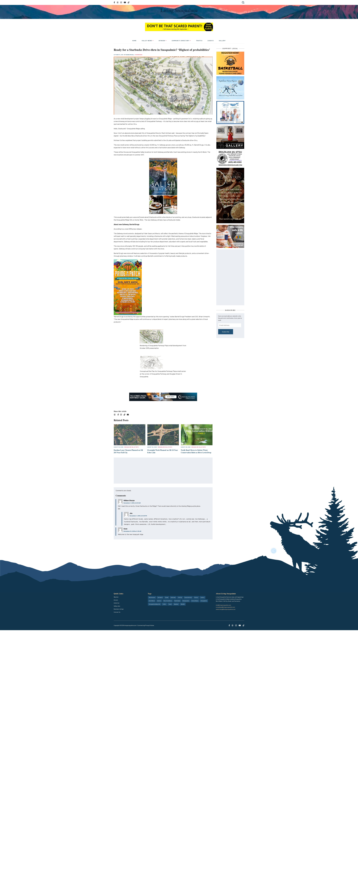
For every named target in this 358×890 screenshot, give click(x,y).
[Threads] (115, 415)
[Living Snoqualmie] (179, 10)
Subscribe (225, 332)
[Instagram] (121, 415)
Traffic (199, 40)
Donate (116, 600)
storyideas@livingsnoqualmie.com (225, 607)
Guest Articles (188, 597)
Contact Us (117, 612)
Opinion (162, 40)
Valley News (147, 40)
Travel (170, 604)
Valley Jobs (117, 606)
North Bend (152, 600)
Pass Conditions (168, 600)
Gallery (222, 40)
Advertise (116, 603)
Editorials (173, 597)
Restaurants (186, 600)
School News (194, 600)
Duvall (166, 597)
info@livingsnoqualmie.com (223, 605)
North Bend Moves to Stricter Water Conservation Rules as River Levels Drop (196, 451)
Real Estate (177, 600)
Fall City (180, 597)
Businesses (138, 54)
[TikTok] (125, 415)
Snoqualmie (204, 600)
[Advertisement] (163, 471)
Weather (116, 597)
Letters (202, 597)
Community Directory (180, 40)
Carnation (160, 597)
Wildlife (183, 604)
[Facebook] (118, 415)
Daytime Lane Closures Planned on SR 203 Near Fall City (128, 451)
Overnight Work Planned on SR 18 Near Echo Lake (162, 451)
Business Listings (119, 609)
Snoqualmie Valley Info (131, 447)
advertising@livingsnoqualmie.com (225, 609)
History (196, 597)
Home (134, 40)
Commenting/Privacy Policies (145, 625)
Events (211, 40)
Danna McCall (130, 54)
